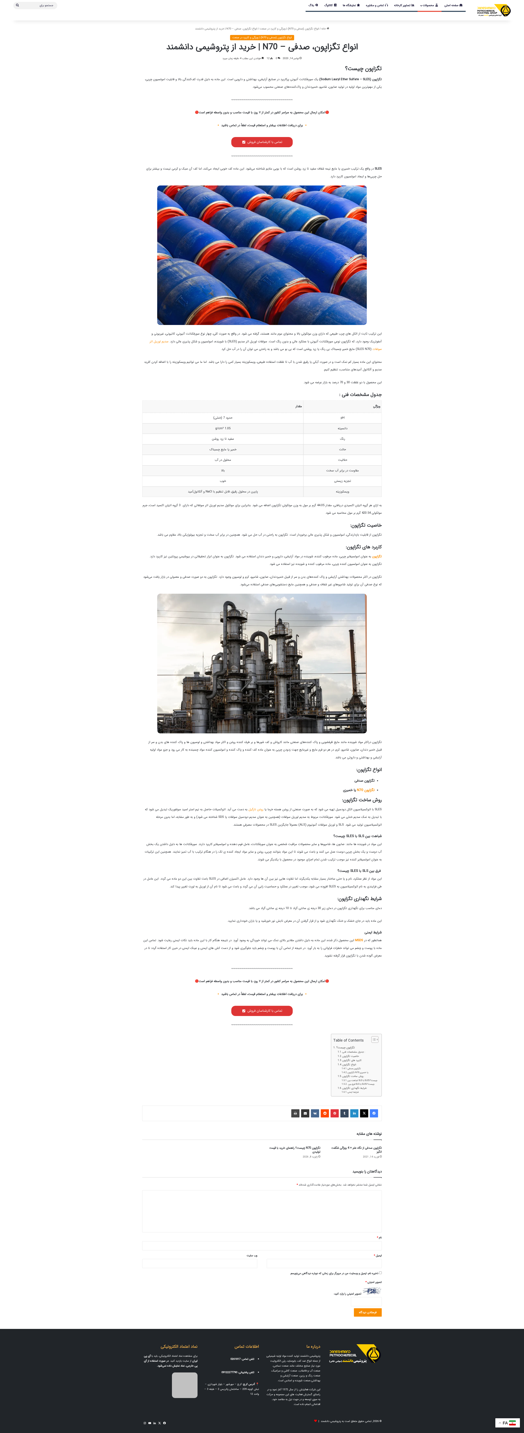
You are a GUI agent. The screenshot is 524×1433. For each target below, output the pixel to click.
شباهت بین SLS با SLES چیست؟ (362, 1080)
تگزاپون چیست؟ (345, 1047)
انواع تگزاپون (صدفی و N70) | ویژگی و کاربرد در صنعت (289, 29)
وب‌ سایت (252, 1255)
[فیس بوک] (374, 1113)
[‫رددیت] (325, 1113)
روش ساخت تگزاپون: (353, 1076)
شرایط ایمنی (353, 1092)
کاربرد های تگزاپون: (352, 1060)
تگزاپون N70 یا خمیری (358, 1072)
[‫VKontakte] (315, 1113)
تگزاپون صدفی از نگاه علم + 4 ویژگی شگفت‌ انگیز (356, 1150)
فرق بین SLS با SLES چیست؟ (361, 1084)
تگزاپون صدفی (354, 1068)
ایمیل (378, 1255)
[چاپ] (295, 1113)
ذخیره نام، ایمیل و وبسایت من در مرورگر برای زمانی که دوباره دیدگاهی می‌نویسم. (334, 1273)
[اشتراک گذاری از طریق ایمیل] (305, 1113)
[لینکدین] (354, 1113)
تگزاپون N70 (366, 790)
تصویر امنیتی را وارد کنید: (347, 1294)
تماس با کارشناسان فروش (264, 142)
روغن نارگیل (255, 809)
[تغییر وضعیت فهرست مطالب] (372, 1039)
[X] (364, 1113)
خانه (324, 29)
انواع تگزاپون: (349, 1065)
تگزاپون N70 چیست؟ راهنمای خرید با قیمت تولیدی (294, 1150)
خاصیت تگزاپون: (350, 1056)
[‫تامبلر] (344, 1113)
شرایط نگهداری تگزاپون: (354, 1088)
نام (379, 1237)
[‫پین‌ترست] (335, 1113)
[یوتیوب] (149, 1423)
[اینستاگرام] (144, 1423)
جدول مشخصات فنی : (353, 1052)
